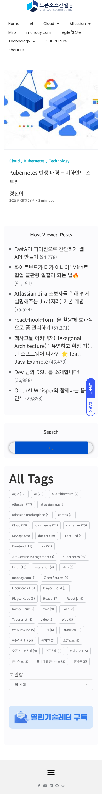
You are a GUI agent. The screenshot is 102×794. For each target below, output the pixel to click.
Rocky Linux (23, 609)
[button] (51, 773)
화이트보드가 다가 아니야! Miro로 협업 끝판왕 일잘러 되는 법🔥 (51, 271)
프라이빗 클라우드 (51, 661)
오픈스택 (53, 650)
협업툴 (80, 661)
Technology (19, 41)
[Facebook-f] (39, 785)
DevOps (21, 535)
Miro (12, 32)
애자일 (48, 640)
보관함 (16, 674)
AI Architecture (65, 493)
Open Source (56, 577)
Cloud (48, 23)
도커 (48, 630)
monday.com (38, 32)
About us (16, 50)
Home (13, 23)
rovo (48, 609)
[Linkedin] (51, 785)
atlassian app (52, 504)
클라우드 (20, 661)
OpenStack (23, 588)
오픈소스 (71, 640)
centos (65, 514)
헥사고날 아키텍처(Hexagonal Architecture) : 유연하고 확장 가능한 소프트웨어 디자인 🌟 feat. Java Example (53, 349)
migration (44, 567)
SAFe (68, 609)
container (76, 525)
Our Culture (56, 41)
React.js (75, 598)
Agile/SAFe (71, 32)
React (50, 598)
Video (47, 619)
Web (67, 619)
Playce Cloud (55, 588)
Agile (19, 493)
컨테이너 (79, 650)
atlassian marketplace (31, 514)
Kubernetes (74, 556)
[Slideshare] (63, 785)
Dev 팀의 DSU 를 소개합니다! (47, 372)
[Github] (57, 785)
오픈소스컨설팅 (24, 650)
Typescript (22, 619)
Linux (19, 567)
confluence (46, 525)
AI (31, 23)
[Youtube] (45, 785)
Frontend (22, 546)
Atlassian (78, 23)
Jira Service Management (33, 556)
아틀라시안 (22, 640)
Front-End (73, 535)
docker (46, 535)
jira (46, 546)
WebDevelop (23, 630)
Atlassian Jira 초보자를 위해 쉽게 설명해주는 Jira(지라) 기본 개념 (51, 297)
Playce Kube (23, 598)
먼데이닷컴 (71, 630)
